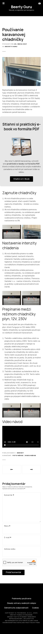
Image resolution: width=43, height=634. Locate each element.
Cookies (35, 608)
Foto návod (18, 455)
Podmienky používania (21, 598)
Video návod (30, 455)
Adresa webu (9, 549)
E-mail (6, 537)
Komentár (7, 495)
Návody (20, 453)
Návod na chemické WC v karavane (31, 469)
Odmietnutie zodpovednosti (16, 608)
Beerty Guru (21, 6)
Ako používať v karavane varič (11, 469)
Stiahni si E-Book (21, 179)
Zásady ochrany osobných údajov (21, 603)
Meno (5, 526)
